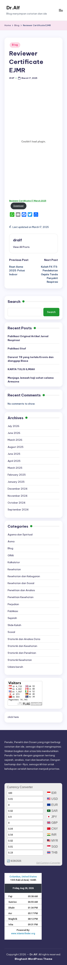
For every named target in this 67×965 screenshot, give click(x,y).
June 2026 (14, 433)
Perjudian (13, 604)
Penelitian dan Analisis (21, 590)
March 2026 (15, 439)
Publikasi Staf (17, 348)
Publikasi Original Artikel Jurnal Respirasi (28, 338)
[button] (21, 246)
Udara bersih (15, 666)
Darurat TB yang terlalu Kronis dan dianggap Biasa (31, 358)
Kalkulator (14, 562)
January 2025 (16, 481)
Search (14, 301)
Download (18, 206)
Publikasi (13, 611)
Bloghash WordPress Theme (33, 959)
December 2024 (18, 488)
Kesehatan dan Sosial (21, 583)
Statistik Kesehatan (20, 660)
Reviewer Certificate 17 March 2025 (27, 201)
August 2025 (15, 447)
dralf (17, 240)
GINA (11, 555)
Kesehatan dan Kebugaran (24, 576)
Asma (11, 541)
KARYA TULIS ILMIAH (21, 369)
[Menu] (61, 10)
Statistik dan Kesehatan (22, 646)
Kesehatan (14, 569)
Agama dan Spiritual (20, 534)
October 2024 (16, 502)
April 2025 (14, 461)
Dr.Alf (13, 7)
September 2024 (18, 509)
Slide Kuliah (14, 625)
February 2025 (17, 474)
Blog (15, 44)
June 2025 (14, 453)
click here (13, 717)
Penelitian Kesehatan (21, 597)
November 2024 (18, 495)
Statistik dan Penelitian (22, 653)
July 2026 (13, 426)
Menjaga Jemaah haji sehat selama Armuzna (31, 379)
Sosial (11, 632)
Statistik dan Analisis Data (24, 639)
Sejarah (12, 618)
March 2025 (15, 467)
